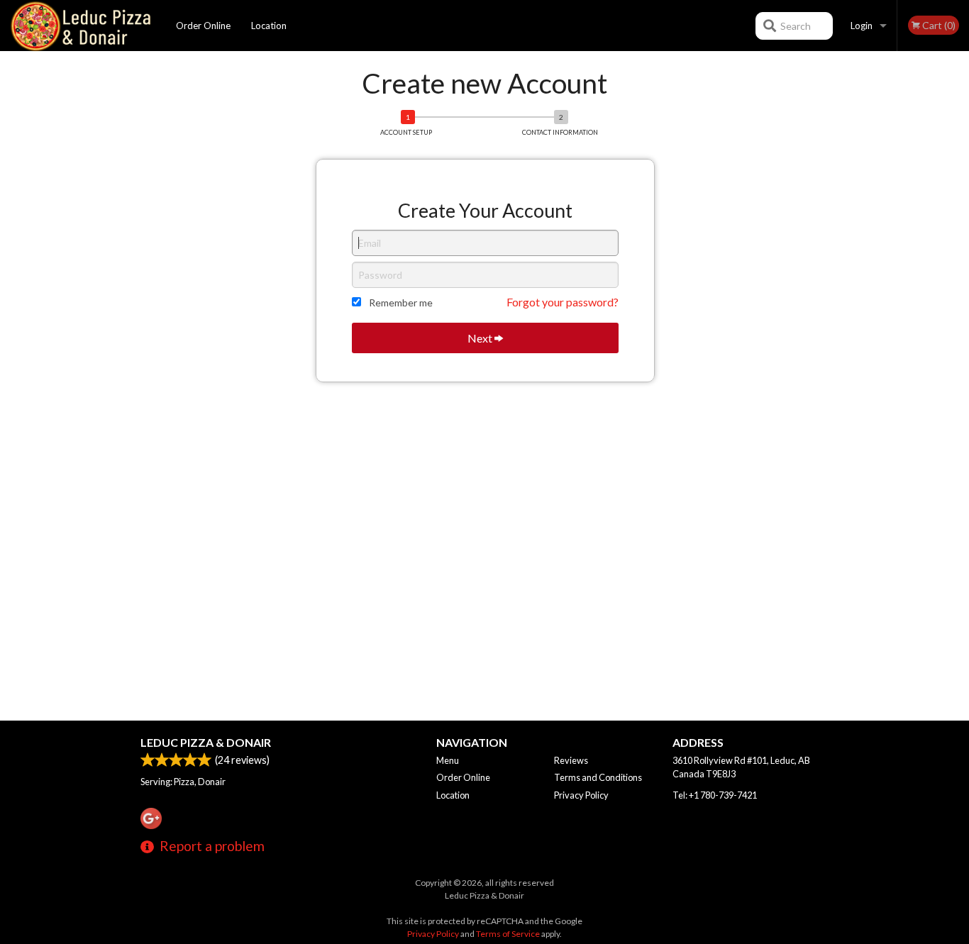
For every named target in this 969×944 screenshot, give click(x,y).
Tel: (714, 795)
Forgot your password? (562, 302)
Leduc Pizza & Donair (205, 742)
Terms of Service (508, 933)
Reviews (571, 760)
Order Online (203, 25)
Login (862, 25)
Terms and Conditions (598, 777)
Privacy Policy (581, 795)
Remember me (401, 302)
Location (269, 25)
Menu (447, 760)
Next (480, 338)
